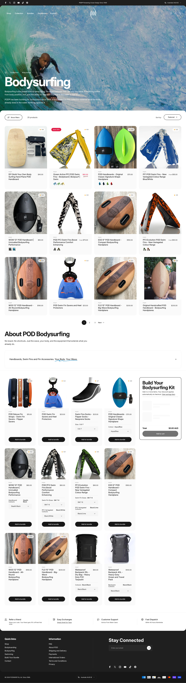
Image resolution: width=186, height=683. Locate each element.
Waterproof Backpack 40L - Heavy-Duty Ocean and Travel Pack (116, 575)
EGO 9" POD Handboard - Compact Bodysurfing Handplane (109, 242)
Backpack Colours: (120, 585)
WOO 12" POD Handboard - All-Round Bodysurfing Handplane (21, 307)
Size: (79, 424)
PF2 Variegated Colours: (53, 510)
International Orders (57, 657)
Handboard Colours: (18, 500)
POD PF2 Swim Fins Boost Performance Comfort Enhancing (65, 242)
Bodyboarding (10, 647)
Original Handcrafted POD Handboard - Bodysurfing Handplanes (154, 307)
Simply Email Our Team (64, 622)
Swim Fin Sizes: (50, 500)
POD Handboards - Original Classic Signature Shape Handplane (110, 176)
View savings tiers (168, 394)
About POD (53, 647)
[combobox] (173, 2)
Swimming (9, 654)
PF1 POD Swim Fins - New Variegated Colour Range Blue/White (154, 176)
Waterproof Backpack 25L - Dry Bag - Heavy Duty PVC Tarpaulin (82, 575)
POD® (10, 171)
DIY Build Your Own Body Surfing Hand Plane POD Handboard (20, 176)
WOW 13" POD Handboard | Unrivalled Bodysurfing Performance (21, 242)
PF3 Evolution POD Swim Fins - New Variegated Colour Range (154, 242)
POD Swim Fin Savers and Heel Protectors (49, 416)
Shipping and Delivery (57, 651)
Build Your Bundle (12, 657)
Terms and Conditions (57, 661)
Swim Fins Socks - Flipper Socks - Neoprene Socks (83, 416)
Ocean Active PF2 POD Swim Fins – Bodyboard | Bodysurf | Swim (66, 176)
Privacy (52, 664)
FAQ (50, 644)
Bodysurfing (10, 651)
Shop (7, 644)
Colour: (115, 427)
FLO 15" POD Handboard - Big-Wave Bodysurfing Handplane (110, 307)
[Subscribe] (149, 648)
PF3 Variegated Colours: (86, 508)
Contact (8, 661)
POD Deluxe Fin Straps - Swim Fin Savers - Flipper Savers (17, 418)
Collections (14, 72)
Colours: (83, 585)
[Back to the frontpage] (6, 72)
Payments (53, 654)
